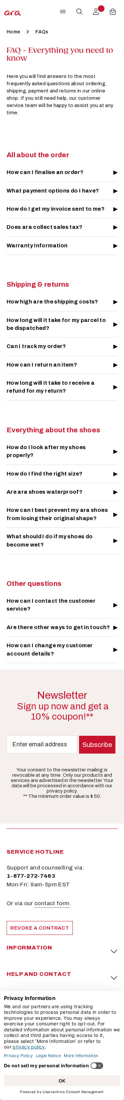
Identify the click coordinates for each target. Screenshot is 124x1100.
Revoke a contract (39, 928)
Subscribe (97, 744)
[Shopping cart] (113, 11)
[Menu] (62, 11)
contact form (51, 903)
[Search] (79, 11)
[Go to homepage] (12, 11)
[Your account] (96, 11)
